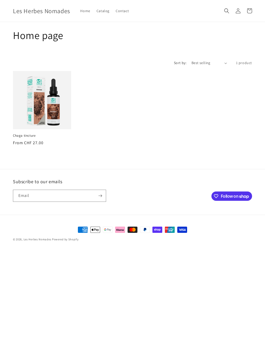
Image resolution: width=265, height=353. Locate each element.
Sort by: (180, 62)
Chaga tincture (24, 136)
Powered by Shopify (65, 239)
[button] (226, 11)
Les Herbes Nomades (37, 239)
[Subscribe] (100, 196)
